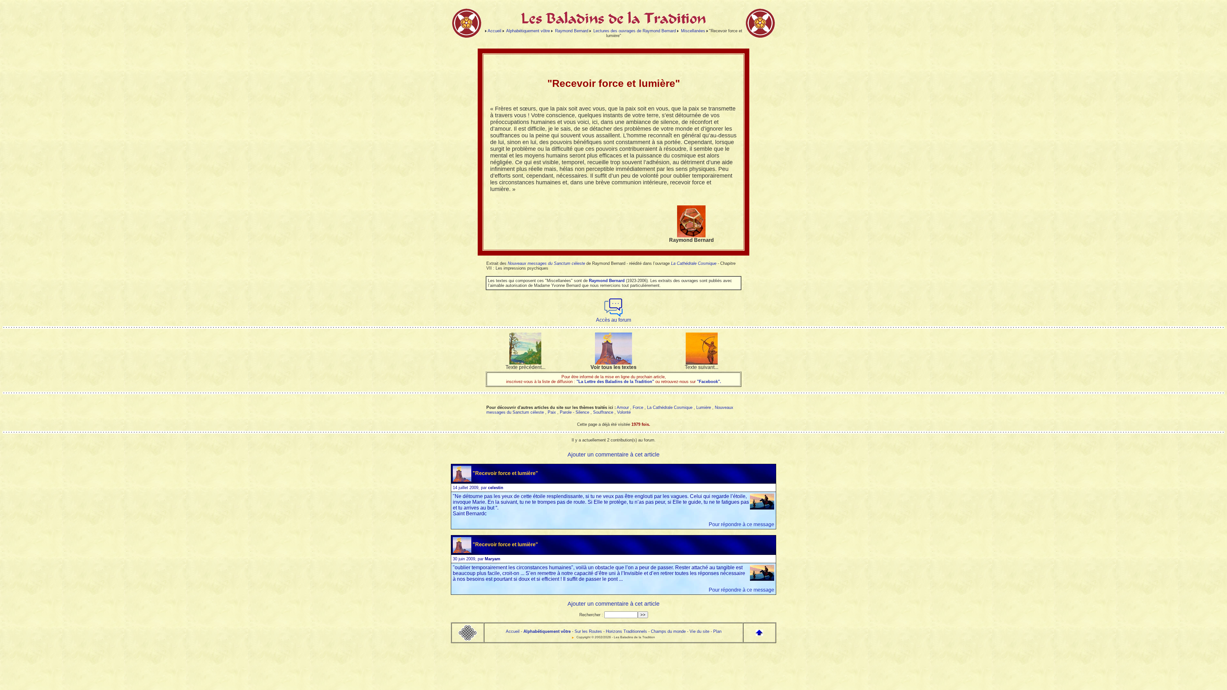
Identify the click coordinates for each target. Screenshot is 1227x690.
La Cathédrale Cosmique (693, 263)
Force (638, 407)
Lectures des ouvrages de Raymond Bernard (634, 30)
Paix (552, 412)
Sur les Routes (588, 631)
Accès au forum (613, 320)
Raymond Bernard (571, 30)
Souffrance (603, 412)
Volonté (624, 412)
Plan (717, 631)
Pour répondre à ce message (741, 524)
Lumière (703, 407)
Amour (623, 407)
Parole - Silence (574, 412)
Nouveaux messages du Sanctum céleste (546, 263)
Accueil (494, 30)
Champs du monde (668, 631)
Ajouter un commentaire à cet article (613, 454)
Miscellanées (693, 30)
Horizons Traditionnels (626, 631)
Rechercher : (591, 614)
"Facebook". (708, 381)
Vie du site (699, 631)
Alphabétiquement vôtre (528, 30)
